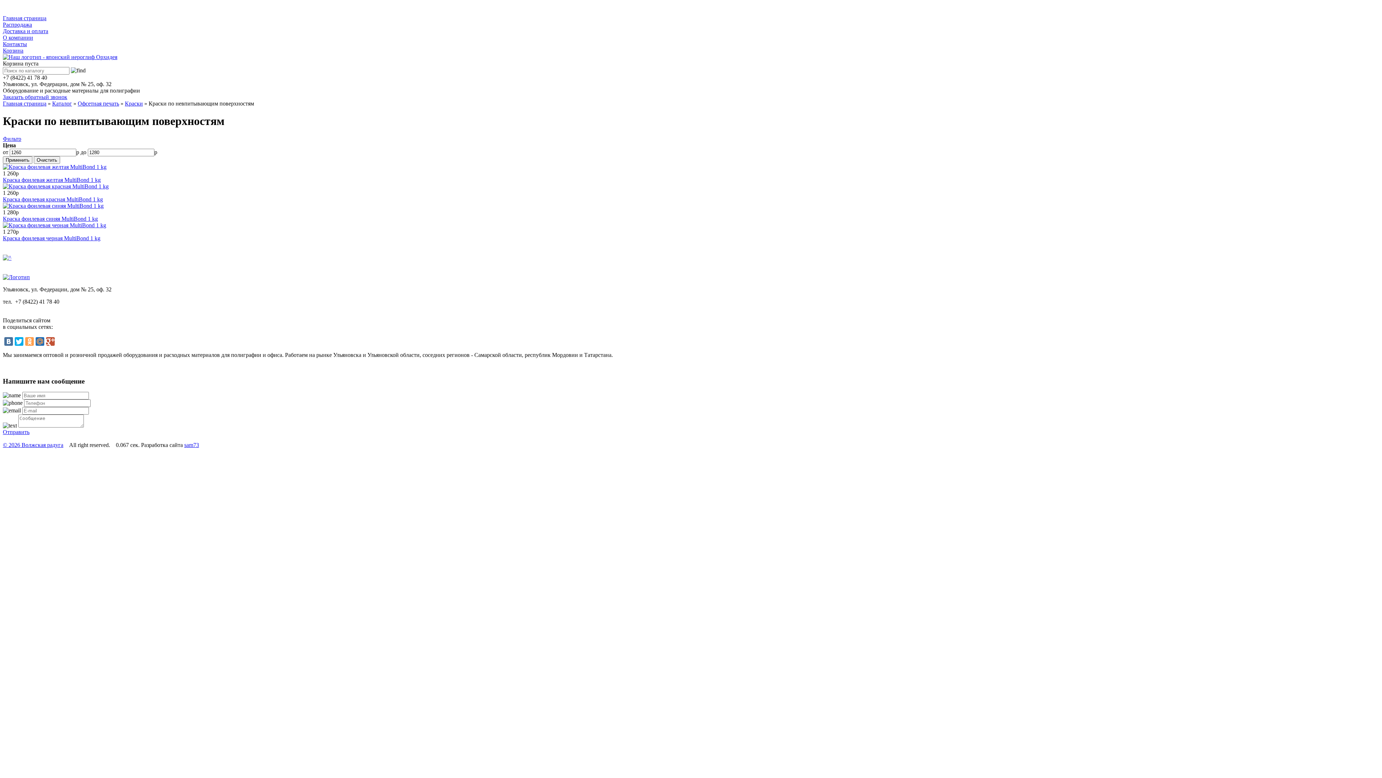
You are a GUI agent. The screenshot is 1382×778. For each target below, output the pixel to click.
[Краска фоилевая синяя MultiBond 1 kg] (53, 206)
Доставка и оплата (25, 31)
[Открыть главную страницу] (60, 57)
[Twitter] (19, 341)
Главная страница (24, 18)
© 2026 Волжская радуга (33, 445)
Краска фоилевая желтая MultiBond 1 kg (52, 180)
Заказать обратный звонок (35, 97)
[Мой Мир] (40, 341)
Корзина (13, 51)
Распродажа (17, 25)
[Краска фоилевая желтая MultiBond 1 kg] (55, 167)
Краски (134, 103)
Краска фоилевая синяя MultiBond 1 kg (50, 219)
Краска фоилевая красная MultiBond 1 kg (53, 199)
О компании (18, 38)
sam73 (191, 445)
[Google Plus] (50, 341)
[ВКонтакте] (8, 341)
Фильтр (12, 139)
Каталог (20, 9)
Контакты (15, 44)
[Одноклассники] (29, 341)
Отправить (16, 432)
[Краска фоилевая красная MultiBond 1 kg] (56, 186)
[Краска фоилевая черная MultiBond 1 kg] (54, 225)
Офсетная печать (98, 103)
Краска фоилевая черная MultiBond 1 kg (51, 238)
